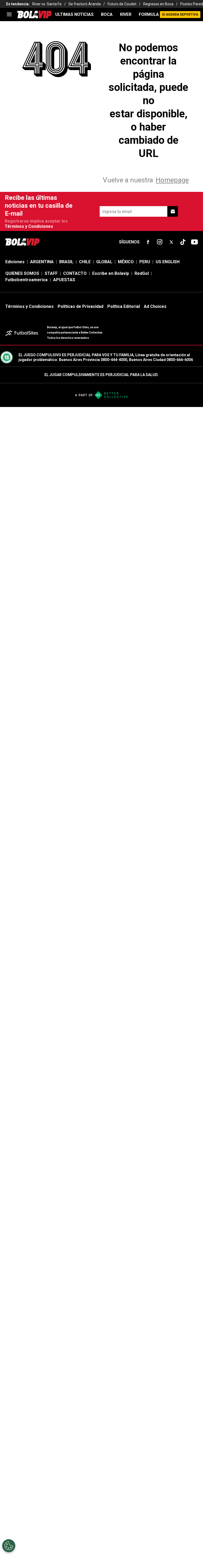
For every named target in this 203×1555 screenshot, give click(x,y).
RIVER (125, 14)
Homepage (172, 180)
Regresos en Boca (158, 4)
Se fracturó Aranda (84, 4)
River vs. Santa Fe (47, 4)
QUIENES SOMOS (22, 273)
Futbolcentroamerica (26, 279)
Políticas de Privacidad (80, 306)
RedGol (142, 273)
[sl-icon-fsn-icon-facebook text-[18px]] (148, 242)
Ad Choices (155, 306)
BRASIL (66, 261)
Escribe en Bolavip (110, 273)
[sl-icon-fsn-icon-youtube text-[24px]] (194, 242)
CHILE (85, 261)
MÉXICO (126, 261)
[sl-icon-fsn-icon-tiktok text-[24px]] (183, 242)
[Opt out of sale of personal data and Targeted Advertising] (8, 1545)
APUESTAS (64, 279)
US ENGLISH (167, 261)
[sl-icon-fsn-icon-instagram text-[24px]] (159, 242)
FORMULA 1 (150, 14)
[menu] (9, 14)
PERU (144, 261)
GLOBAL (104, 261)
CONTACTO (75, 273)
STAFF (51, 273)
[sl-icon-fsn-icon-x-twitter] (171, 242)
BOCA (107, 14)
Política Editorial (123, 306)
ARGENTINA (42, 261)
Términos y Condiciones (29, 226)
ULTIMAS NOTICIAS (74, 14)
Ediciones (15, 261)
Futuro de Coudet (122, 4)
